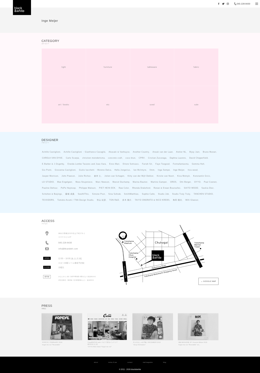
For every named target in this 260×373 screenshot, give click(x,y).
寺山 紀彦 (101, 200)
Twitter (223, 4)
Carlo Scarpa (72, 158)
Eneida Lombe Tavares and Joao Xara (87, 164)
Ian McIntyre (139, 170)
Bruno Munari (209, 152)
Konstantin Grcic (201, 176)
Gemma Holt (198, 164)
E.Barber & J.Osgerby (53, 164)
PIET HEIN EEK (107, 188)
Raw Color (124, 188)
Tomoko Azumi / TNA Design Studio (75, 200)
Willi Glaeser (191, 200)
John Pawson (68, 176)
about (96, 362)
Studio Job (163, 194)
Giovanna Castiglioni (65, 170)
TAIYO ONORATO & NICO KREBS (152, 200)
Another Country (141, 152)
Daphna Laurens (178, 158)
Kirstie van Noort (165, 176)
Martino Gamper (159, 182)
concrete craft (115, 158)
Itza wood (193, 170)
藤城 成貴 (69, 194)
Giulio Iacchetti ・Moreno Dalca (95, 170)
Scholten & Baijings (52, 194)
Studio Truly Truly (181, 194)
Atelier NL (181, 152)
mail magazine (148, 362)
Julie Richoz (84, 176)
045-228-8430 (243, 4)
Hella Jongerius (122, 170)
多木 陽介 (127, 200)
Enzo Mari (114, 164)
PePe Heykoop (68, 188)
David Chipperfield (198, 158)
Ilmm (152, 170)
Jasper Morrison (50, 176)
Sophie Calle (148, 194)
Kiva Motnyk (183, 176)
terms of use (112, 362)
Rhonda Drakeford (141, 188)
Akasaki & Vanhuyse (119, 152)
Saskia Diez (207, 188)
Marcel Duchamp (121, 182)
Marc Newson (102, 182)
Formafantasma (181, 164)
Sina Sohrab (114, 194)
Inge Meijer (178, 170)
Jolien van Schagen (114, 176)
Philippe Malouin (87, 188)
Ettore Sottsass (131, 164)
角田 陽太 (177, 200)
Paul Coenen (210, 182)
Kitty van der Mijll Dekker (140, 176)
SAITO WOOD (191, 188)
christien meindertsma (93, 158)
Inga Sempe (164, 170)
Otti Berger (185, 182)
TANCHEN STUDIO (203, 194)
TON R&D (114, 200)
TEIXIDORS (48, 200)
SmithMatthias (131, 194)
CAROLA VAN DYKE (52, 158)
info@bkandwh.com (68, 249)
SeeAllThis (83, 194)
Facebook (219, 4)
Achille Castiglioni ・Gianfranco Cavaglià (84, 152)
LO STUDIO (48, 182)
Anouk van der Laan (163, 152)
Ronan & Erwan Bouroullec (167, 188)
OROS (173, 182)
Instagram (228, 4)
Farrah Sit (147, 164)
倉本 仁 (97, 176)
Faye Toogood (162, 164)
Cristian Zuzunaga (157, 158)
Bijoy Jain (194, 152)
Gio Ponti (46, 170)
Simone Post (98, 194)
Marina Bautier (140, 182)
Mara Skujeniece (84, 182)
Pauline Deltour (49, 188)
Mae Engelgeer (64, 182)
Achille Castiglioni (51, 152)
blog (164, 362)
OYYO (197, 182)
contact (129, 362)
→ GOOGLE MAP (208, 281)
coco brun (130, 158)
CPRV (142, 158)
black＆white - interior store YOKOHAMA (22, 7)
